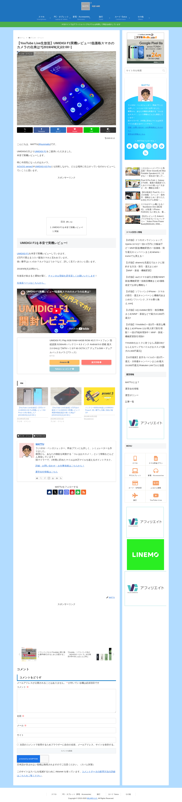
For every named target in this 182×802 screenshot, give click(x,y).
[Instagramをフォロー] (49, 478)
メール (21, 725)
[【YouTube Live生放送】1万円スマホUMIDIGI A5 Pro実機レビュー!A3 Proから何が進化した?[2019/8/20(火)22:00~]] (32, 396)
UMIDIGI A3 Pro (43, 166)
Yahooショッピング (63, 369)
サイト (20, 735)
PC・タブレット (68, 794)
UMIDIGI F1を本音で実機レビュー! (67, 227)
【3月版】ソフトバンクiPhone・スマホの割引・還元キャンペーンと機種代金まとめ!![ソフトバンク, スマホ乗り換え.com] (145, 297)
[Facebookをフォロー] (45, 478)
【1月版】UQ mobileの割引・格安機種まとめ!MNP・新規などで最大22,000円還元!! (144, 314)
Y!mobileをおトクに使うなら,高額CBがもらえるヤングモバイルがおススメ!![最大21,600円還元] (145, 347)
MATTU (40, 444)
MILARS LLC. (92, 798)
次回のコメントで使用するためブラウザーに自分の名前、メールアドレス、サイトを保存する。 (68, 744)
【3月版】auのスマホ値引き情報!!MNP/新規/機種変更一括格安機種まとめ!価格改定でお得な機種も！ (145, 281)
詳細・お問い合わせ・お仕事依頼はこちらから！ (59, 466)
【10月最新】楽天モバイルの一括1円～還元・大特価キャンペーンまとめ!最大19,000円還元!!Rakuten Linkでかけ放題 (145, 361)
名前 (20, 716)
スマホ (54, 794)
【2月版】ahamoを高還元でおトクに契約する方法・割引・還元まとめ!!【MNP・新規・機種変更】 (144, 266)
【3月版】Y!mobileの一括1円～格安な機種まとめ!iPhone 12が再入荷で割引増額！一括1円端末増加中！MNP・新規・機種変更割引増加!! (145, 330)
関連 (57, 231)
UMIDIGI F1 (40, 151)
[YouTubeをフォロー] (52, 478)
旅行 (98, 794)
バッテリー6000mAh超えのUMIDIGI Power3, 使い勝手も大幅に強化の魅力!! (99, 410)
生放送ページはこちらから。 (31, 283)
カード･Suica (113, 794)
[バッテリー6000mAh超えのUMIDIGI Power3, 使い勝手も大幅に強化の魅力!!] (99, 396)
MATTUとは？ (132, 382)
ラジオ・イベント (26, 436)
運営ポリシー (132, 395)
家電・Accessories (83, 794)
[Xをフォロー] (41, 478)
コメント (23, 687)
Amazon (63, 362)
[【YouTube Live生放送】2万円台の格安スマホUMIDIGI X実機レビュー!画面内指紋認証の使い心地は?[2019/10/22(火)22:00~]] (66, 396)
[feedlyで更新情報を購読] (56, 478)
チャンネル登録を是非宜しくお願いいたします (71, 276)
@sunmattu (44, 144)
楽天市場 (95, 362)
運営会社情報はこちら (46, 472)
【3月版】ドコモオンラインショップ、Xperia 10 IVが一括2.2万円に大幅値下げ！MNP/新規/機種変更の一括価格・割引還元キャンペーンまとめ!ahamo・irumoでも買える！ (145, 248)
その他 (128, 794)
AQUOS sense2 (25, 166)
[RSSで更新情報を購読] (60, 478)
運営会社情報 (132, 388)
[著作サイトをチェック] (37, 478)
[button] (108, 130)
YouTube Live (40, 436)
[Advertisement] (66, 197)
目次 (63, 221)
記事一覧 (129, 401)
